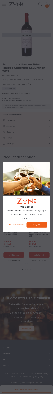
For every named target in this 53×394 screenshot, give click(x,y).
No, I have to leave (16, 225)
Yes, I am (37, 225)
